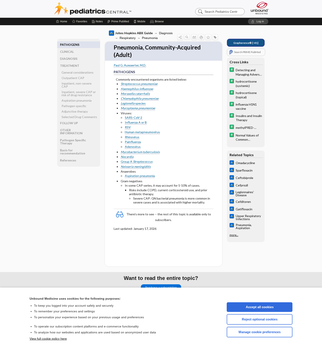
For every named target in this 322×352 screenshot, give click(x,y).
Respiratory (128, 38)
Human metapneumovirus (142, 132)
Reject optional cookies (260, 319)
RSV (128, 127)
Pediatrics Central (108, 8)
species (133, 103)
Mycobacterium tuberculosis (140, 152)
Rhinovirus (132, 137)
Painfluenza (133, 142)
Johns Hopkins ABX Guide (134, 33)
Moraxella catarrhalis (135, 94)
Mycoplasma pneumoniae (138, 108)
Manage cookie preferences (260, 332)
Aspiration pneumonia (140, 176)
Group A (136, 161)
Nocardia (127, 157)
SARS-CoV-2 (133, 117)
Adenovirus (133, 147)
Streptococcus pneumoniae (139, 84)
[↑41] (245, 42)
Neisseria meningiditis (136, 166)
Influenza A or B (136, 122)
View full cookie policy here (48, 338)
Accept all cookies (260, 307)
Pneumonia (150, 38)
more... (234, 235)
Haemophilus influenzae (137, 89)
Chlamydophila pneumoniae (140, 98)
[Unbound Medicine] (259, 8)
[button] (157, 21)
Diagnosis (166, 33)
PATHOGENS (69, 44)
